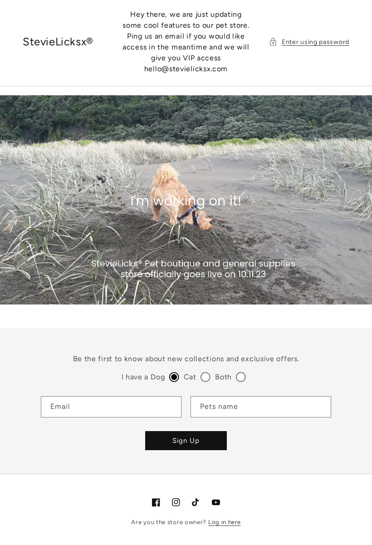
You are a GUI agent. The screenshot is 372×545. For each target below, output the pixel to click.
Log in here (224, 522)
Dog (158, 377)
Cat (190, 377)
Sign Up (186, 441)
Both (223, 377)
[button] (309, 42)
